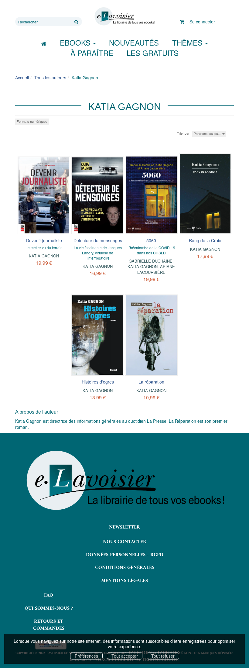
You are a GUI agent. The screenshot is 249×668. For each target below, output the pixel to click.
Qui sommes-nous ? (49, 608)
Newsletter (124, 527)
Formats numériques (32, 121)
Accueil (22, 77)
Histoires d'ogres (98, 382)
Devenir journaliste (44, 240)
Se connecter (202, 22)
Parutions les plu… (208, 133)
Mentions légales (124, 581)
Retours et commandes (48, 625)
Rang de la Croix (205, 240)
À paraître (91, 52)
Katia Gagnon (44, 256)
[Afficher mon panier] (182, 22)
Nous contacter (124, 542)
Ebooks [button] (76, 42)
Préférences (86, 656)
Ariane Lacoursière (156, 269)
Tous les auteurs (50, 77)
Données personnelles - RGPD (124, 555)
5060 (151, 240)
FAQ (48, 595)
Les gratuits (153, 52)
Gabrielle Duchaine (150, 261)
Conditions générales (124, 567)
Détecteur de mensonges (97, 240)
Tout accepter (124, 656)
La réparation (151, 382)
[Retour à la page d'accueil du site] (124, 16)
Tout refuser (163, 656)
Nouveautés (134, 42)
